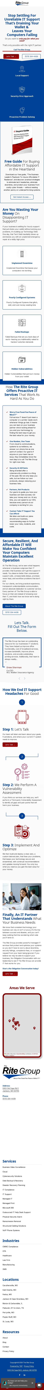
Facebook (20, 1375)
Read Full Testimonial (6, 662)
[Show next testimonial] (24, 678)
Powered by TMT (16, 1366)
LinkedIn (24, 1375)
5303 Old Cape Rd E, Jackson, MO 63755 (22, 1370)
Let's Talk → (11, 56)
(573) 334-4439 (31, 56)
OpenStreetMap (21, 1054)
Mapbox (12, 1055)
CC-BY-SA (35, 1054)
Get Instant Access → (22, 197)
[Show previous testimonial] (19, 678)
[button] (16, 1028)
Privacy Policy (29, 1366)
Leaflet (8, 1054)
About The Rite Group (14, 606)
